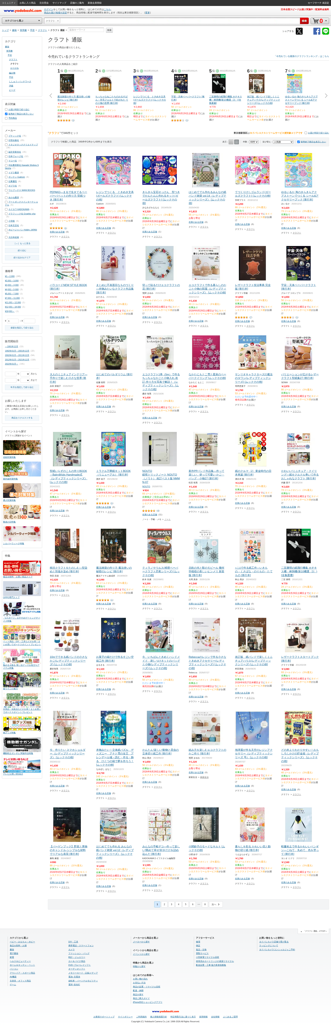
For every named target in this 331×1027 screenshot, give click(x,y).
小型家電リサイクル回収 (207, 957)
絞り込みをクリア (22, 257)
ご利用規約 (141, 1017)
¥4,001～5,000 (12, 289)
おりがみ (14, 68)
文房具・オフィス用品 (20, 981)
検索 (109, 30)
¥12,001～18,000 (13, 307)
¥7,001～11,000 (12, 298)
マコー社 (12, 161)
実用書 (9, 51)
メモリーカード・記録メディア (83, 973)
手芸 (10, 55)
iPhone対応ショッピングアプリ (147, 1002)
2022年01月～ (11, 364)
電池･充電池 (74, 977)
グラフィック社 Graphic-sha (21, 214)
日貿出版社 (13, 140)
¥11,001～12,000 (13, 302)
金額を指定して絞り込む (22, 328)
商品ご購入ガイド (141, 998)
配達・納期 (138, 990)
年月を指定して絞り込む (22, 387)
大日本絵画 (13, 237)
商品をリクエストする (22, 418)
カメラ (71, 949)
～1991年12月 (11, 346)
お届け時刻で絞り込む (318, 133)
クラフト (65, 236)
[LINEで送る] (325, 34)
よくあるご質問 (230, 1017)
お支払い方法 (139, 982)
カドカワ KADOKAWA (18, 209)
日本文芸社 (13, 225)
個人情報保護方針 (158, 1017)
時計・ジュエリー (76, 957)
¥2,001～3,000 (12, 280)
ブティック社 (14, 136)
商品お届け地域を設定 (55, 12)
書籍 (7, 47)
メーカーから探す (141, 942)
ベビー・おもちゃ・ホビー (22, 942)
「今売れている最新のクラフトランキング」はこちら (301, 56)
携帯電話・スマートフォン (81, 945)
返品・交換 (201, 949)
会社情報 (215, 1017)
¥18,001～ (10, 311)
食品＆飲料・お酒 (18, 945)
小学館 (11, 221)
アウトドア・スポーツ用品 (22, 973)
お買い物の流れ (140, 979)
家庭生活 (204, 777)
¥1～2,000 (10, 276)
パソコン (14, 969)
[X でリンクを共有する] (299, 34)
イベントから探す (141, 954)
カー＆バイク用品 (76, 961)
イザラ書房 (13, 172)
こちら (107, 9)
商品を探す (138, 994)
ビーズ (12, 90)
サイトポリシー (125, 1017)
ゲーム (13, 984)
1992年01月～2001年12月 (17, 351)
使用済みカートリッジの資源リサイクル (215, 961)
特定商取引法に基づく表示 (183, 1017)
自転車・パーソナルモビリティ (83, 981)
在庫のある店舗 (57, 232)
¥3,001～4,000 (12, 285)
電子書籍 (14, 953)
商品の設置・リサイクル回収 (146, 986)
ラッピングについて (268, 945)
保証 (198, 945)
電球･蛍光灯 (74, 984)
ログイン (48, 9)
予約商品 (12, 118)
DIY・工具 (73, 942)
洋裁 (11, 86)
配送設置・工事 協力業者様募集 (211, 965)
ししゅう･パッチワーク (20, 81)
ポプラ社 (12, 186)
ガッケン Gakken (16, 177)
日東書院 (12, 181)
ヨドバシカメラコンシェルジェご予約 (277, 949)
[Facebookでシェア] (316, 34)
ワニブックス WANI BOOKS (21, 190)
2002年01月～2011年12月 (17, 355)
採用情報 (203, 1017)
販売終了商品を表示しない (313, 142)
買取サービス (202, 953)
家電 (12, 957)
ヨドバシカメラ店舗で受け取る (274, 942)
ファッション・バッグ (78, 953)
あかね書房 (13, 197)
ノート (167, 519)
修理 (198, 942)
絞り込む (22, 250)
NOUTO (146, 486)
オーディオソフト (76, 969)
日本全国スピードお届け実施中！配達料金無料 (305, 9)
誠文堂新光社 (14, 152)
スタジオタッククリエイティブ (23, 144)
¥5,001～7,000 (12, 293)
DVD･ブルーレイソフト (79, 965)
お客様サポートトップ (104, 1017)
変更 (147, 12)
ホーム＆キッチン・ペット (22, 965)
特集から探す (139, 966)
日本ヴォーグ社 (15, 156)
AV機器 (13, 977)
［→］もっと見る (22, 243)
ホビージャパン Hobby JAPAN (22, 230)
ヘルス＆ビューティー (20, 961)
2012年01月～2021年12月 (17, 359)
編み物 (12, 73)
